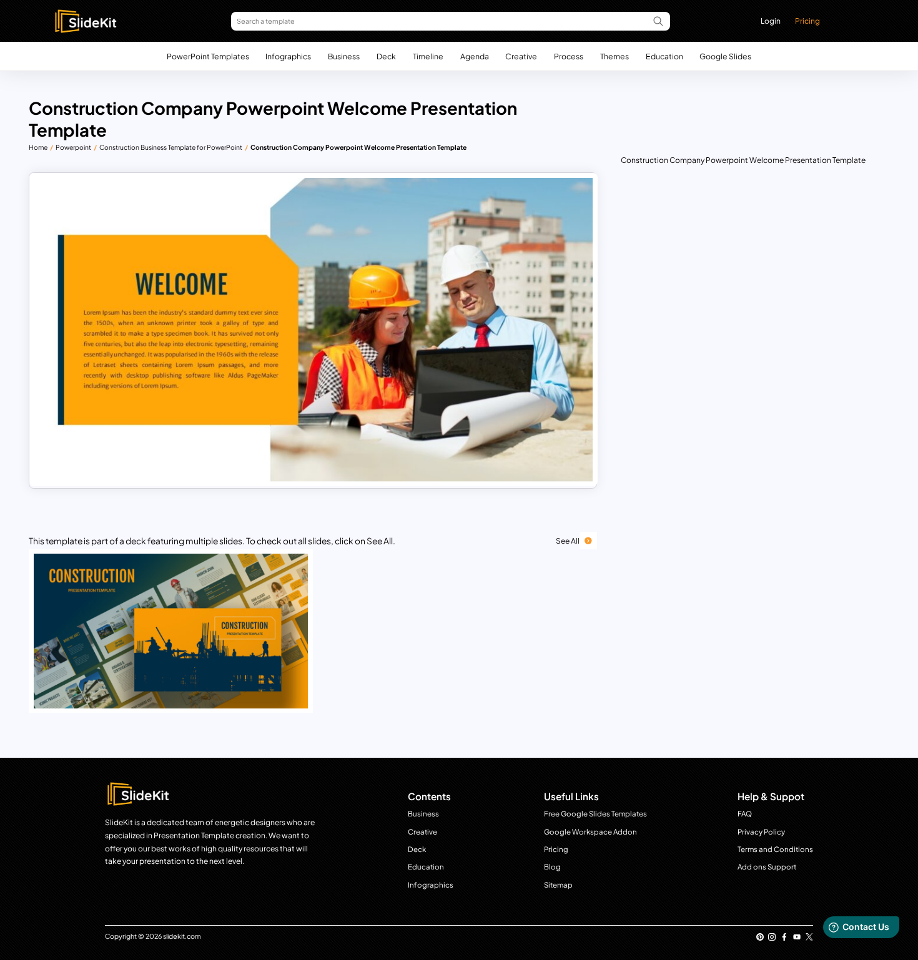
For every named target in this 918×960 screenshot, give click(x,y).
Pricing (807, 21)
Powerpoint (73, 147)
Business (344, 56)
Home (38, 147)
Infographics (288, 56)
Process (568, 56)
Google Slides (725, 56)
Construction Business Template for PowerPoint (170, 147)
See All (568, 541)
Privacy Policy (761, 831)
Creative (521, 56)
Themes (614, 56)
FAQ (745, 813)
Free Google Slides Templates (595, 813)
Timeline (428, 56)
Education (664, 56)
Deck (386, 56)
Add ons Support (767, 866)
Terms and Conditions (775, 849)
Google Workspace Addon (590, 831)
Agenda (474, 56)
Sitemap (558, 884)
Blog (552, 866)
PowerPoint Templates (208, 56)
